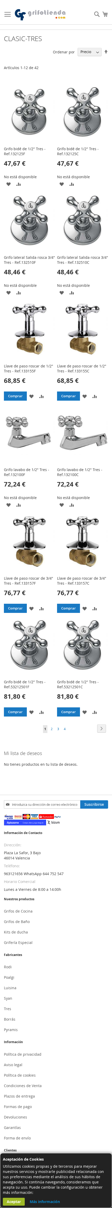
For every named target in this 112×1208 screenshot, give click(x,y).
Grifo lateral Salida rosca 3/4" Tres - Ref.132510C (82, 260)
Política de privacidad (22, 1054)
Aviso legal (13, 1064)
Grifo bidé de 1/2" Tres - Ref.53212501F (25, 684)
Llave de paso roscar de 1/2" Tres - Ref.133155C (81, 368)
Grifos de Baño (17, 921)
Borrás (9, 1019)
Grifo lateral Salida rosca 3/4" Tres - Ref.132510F (29, 260)
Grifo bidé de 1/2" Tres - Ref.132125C (78, 151)
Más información (45, 1201)
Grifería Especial (18, 942)
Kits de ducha (16, 932)
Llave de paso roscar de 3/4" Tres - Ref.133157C (81, 581)
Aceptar (14, 1201)
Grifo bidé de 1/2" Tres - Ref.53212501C (78, 684)
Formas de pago (18, 1106)
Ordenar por (64, 51)
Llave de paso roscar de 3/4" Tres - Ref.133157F (28, 581)
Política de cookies (20, 1075)
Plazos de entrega (19, 1096)
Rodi (8, 966)
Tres (7, 1008)
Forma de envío (17, 1138)
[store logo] (40, 15)
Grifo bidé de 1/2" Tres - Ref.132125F (25, 151)
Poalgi (9, 977)
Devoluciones (15, 1117)
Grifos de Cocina (18, 911)
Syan (8, 998)
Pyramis (11, 1029)
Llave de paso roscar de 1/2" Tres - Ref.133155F (28, 368)
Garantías (12, 1127)
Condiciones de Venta (23, 1085)
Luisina (10, 987)
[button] (8, 183)
